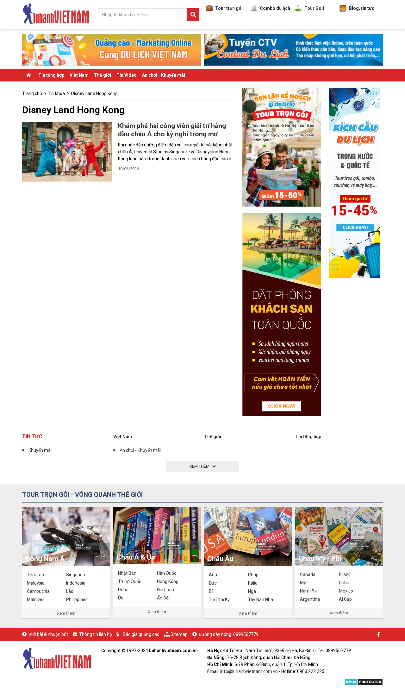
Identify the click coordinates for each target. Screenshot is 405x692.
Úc (120, 597)
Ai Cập (345, 599)
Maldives (36, 599)
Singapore (76, 574)
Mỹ (303, 582)
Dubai (123, 589)
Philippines (77, 599)
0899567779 (246, 634)
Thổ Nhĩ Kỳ (219, 599)
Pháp (253, 574)
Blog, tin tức (361, 8)
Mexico (346, 590)
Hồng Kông (167, 581)
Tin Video (126, 75)
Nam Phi (308, 590)
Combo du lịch (275, 8)
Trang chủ (32, 93)
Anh (213, 574)
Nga (252, 591)
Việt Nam (79, 75)
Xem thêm (66, 613)
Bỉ (211, 591)
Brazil (344, 574)
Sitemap (179, 634)
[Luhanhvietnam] (57, 657)
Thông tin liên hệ (95, 634)
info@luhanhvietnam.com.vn (249, 671)
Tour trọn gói (229, 8)
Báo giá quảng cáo (141, 634)
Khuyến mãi (40, 450)
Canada (307, 574)
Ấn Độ (163, 597)
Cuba (344, 582)
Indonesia (75, 583)
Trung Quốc (129, 581)
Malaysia (36, 583)
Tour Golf (314, 8)
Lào (69, 591)
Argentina (310, 599)
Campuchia (38, 591)
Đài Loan (165, 589)
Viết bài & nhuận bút (48, 634)
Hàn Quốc (166, 573)
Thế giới (102, 75)
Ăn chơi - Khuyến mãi (163, 75)
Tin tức (32, 436)
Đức (213, 583)
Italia (253, 583)
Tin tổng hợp (51, 75)
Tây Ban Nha (260, 599)
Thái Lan (35, 574)
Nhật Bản (127, 573)
